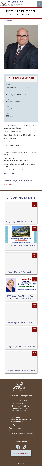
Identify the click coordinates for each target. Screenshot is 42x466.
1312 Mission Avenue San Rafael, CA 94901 (19, 400)
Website (21, 464)
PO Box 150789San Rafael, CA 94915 (20, 409)
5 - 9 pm (12, 431)
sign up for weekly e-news (21, 453)
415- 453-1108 (18, 403)
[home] (13, 3)
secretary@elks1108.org (22, 406)
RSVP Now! (8, 184)
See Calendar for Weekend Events (21, 433)
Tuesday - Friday (15, 428)
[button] (39, 4)
